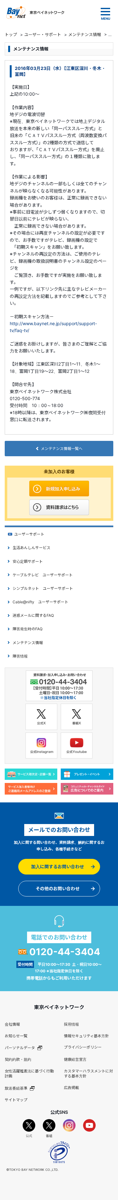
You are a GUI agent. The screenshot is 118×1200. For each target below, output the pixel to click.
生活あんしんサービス (31, 547)
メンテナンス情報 (84, 34)
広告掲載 (71, 1087)
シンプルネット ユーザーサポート (43, 588)
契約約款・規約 (18, 1059)
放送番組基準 (16, 1088)
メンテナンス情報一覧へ (61, 448)
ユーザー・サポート (42, 34)
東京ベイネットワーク (35, 12)
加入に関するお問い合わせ (57, 866)
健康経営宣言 (75, 1059)
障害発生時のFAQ (27, 628)
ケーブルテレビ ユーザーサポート (43, 575)
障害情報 (20, 656)
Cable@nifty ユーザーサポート (40, 602)
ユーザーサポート (29, 534)
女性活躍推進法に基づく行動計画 (29, 1074)
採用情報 (71, 1024)
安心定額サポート (28, 561)
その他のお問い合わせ (58, 888)
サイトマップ (16, 1099)
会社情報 (12, 1024)
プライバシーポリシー (83, 1047)
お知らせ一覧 (16, 1035)
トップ (11, 34)
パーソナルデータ (20, 1047)
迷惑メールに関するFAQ (33, 615)
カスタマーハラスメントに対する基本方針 (88, 1074)
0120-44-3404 (64, 951)
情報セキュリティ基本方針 (86, 1035)
